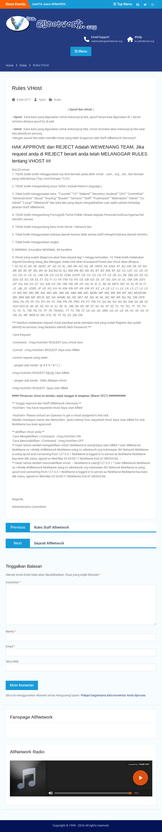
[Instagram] (152, 4)
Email (10, 646)
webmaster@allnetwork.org (106, 41)
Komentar (13, 582)
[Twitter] (145, 4)
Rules (57, 99)
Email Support (100, 37)
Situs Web (12, 661)
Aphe (42, 99)
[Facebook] (138, 4)
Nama (11, 631)
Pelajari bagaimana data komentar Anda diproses (113, 695)
